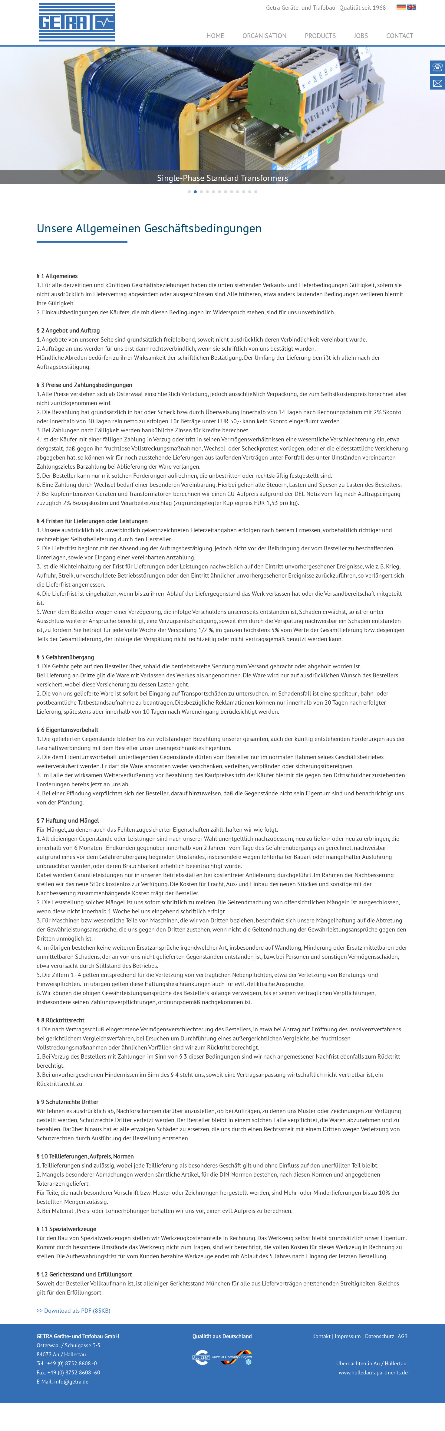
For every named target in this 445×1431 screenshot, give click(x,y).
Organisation (264, 35)
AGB (403, 1336)
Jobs (361, 35)
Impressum (348, 1336)
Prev (8, 114)
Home (215, 35)
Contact (399, 35)
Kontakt (321, 1336)
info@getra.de (71, 1381)
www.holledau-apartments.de (373, 1372)
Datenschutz (379, 1336)
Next (437, 114)
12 (255, 191)
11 (249, 191)
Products (320, 35)
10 (243, 191)
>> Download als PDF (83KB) (73, 1311)
